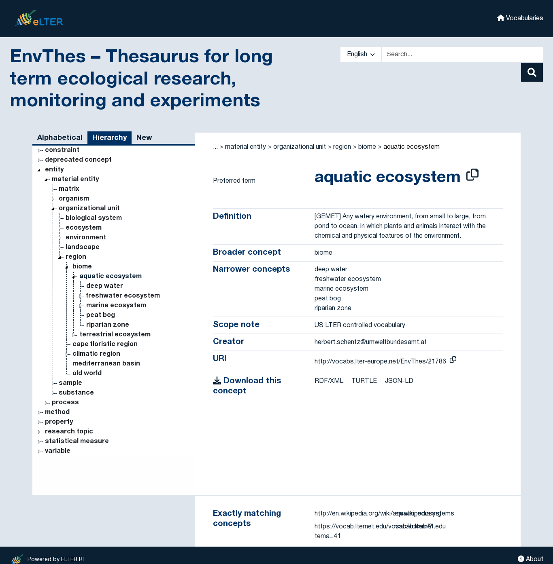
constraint (62, 150)
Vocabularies (523, 18)
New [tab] (144, 138)
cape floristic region (105, 344)
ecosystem (84, 228)
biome (82, 267)
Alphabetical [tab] (60, 138)
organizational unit (89, 208)
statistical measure (77, 441)
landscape (83, 247)
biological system (94, 218)
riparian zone (107, 325)
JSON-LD (399, 381)
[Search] (532, 72)
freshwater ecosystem (123, 296)
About (533, 559)
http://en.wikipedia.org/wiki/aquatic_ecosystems (384, 514)
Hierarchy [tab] (109, 138)
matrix (69, 189)
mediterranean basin (106, 364)
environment (86, 238)
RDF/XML (329, 381)
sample (70, 383)
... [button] (215, 147)
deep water (104, 286)
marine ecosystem (116, 305)
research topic (69, 432)
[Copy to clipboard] (472, 176)
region (76, 257)
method (57, 412)
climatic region (96, 354)
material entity (75, 179)
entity (54, 170)
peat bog (100, 315)
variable (57, 451)
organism (74, 199)
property (59, 422)
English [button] (358, 54)
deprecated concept (78, 160)
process (65, 403)
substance (76, 393)
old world (87, 373)
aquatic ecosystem (110, 276)
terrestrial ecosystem (115, 335)
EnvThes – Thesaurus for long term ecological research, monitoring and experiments (141, 79)
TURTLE (364, 381)
